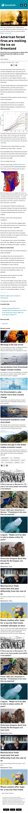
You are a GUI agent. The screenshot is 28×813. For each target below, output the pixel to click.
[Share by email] (16, 65)
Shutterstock (7, 33)
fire (2, 462)
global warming (15, 460)
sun (22, 462)
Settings (18, 809)
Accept (12, 809)
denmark (16, 462)
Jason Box (5, 323)
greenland (17, 457)
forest (23, 460)
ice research (9, 462)
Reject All (6, 809)
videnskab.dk (5, 460)
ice (11, 457)
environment (4, 457)
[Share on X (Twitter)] (14, 65)
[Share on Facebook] (11, 65)
